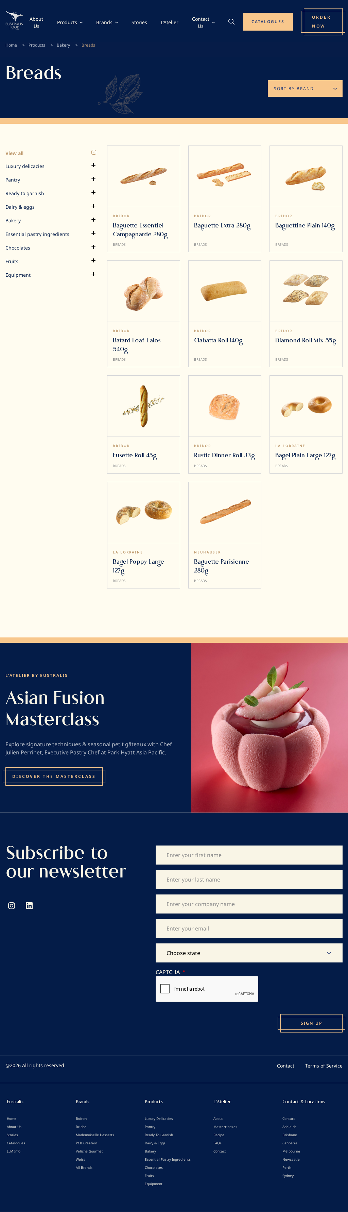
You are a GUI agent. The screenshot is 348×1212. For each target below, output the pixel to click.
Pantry (12, 179)
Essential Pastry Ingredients (168, 1159)
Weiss (80, 1159)
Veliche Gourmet (89, 1151)
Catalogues (16, 1143)
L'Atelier (169, 22)
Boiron (81, 1118)
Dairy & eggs (20, 207)
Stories (139, 22)
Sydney (288, 1175)
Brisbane (289, 1134)
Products (67, 22)
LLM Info (13, 1151)
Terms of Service (324, 1065)
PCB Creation (86, 1143)
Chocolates (17, 247)
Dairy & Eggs (155, 1143)
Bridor (81, 1126)
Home (11, 45)
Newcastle (291, 1159)
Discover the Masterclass (54, 776)
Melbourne (291, 1151)
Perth (286, 1167)
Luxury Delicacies (159, 1118)
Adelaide (289, 1126)
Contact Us (200, 22)
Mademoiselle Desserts (95, 1134)
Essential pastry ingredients (37, 234)
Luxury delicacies (25, 166)
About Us (36, 22)
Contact (285, 1065)
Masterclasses (225, 1126)
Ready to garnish (24, 193)
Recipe (218, 1134)
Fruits (11, 261)
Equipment (18, 275)
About (218, 1118)
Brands (104, 22)
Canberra (289, 1143)
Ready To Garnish (159, 1134)
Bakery (63, 45)
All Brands (84, 1167)
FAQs (217, 1143)
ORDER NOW (321, 21)
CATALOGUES (267, 21)
